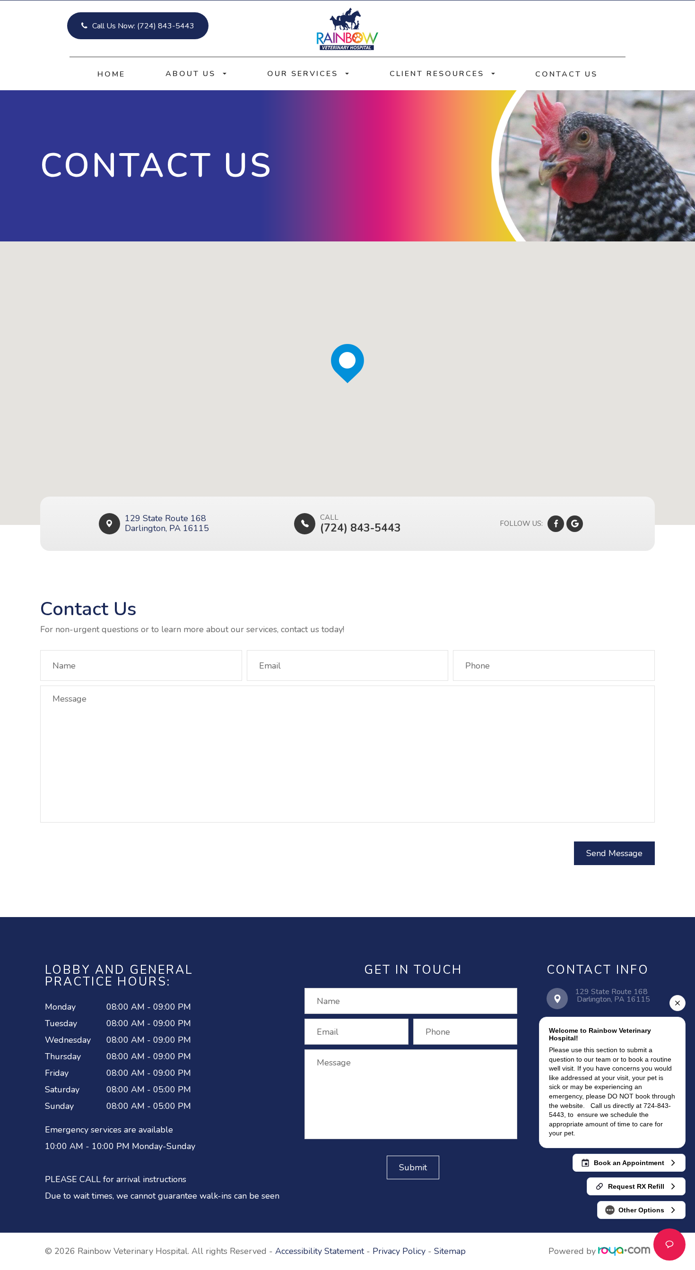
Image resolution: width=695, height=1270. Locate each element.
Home (111, 74)
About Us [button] (190, 74)
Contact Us (566, 74)
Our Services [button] (302, 74)
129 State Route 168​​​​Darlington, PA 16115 (167, 524)
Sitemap (450, 1251)
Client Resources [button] (437, 74)
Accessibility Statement (319, 1251)
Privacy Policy (399, 1251)
